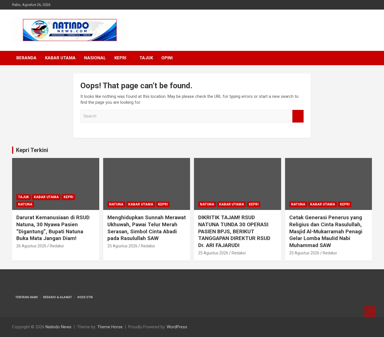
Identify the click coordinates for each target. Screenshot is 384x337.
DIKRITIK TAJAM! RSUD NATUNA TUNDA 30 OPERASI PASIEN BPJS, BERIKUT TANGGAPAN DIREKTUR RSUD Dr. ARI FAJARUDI (234, 231)
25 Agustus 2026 (122, 246)
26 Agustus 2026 (31, 246)
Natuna (25, 204)
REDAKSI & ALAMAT (57, 297)
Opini (167, 57)
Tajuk (146, 57)
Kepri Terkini (32, 150)
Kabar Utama (60, 57)
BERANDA (26, 57)
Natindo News (58, 326)
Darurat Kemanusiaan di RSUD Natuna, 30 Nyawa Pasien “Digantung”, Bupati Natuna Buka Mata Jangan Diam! (53, 227)
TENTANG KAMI (26, 297)
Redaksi (57, 246)
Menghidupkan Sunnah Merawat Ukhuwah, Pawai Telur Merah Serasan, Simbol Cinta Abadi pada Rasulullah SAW (146, 227)
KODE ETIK (85, 297)
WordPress (177, 326)
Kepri (120, 57)
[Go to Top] (370, 311)
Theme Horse (110, 326)
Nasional (95, 57)
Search (298, 116)
